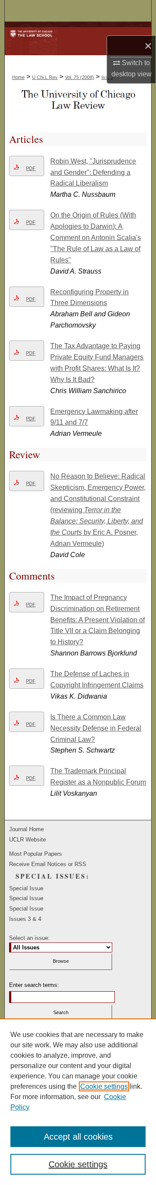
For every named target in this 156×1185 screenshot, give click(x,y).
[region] (78, 1101)
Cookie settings (104, 1086)
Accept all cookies (78, 1136)
